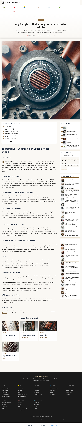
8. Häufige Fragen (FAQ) (10, 138)
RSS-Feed (36, 408)
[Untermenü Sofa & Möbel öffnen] (34, 7)
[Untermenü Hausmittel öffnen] (68, 7)
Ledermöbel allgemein (22, 394)
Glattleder (20, 406)
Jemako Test (4, 406)
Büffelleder (20, 404)
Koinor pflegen (21, 388)
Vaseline (68, 388)
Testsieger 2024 (5, 390)
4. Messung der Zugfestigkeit (11, 131)
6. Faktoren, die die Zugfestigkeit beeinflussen (15, 135)
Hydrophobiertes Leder (22, 408)
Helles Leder (4, 392)
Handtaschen (53, 394)
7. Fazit (6, 136)
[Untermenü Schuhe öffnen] (45, 7)
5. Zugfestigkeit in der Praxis (11, 133)
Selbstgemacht (69, 390)
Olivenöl (68, 394)
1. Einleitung (8, 126)
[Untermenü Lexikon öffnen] (21, 11)
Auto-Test (4, 404)
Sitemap (35, 406)
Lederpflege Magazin (12, 3)
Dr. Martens (36, 390)
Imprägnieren (53, 390)
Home (28, 16)
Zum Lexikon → (64, 170)
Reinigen (52, 392)
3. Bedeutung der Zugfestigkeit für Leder (14, 129)
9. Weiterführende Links (10, 140)
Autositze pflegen (5, 388)
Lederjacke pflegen (54, 388)
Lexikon (31, 16)
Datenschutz (36, 404)
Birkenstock (36, 392)
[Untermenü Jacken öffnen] (56, 7)
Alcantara (20, 402)
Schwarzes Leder (5, 394)
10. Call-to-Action (9, 141)
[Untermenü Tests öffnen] (10, 11)
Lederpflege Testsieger (6, 402)
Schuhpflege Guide (38, 394)
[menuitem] (7, 7)
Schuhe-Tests (37, 388)
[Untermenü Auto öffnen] (20, 7)
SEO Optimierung (55, 425)
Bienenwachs (69, 392)
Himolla (19, 392)
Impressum (36, 402)
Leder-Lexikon (48, 298)
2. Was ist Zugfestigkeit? (10, 128)
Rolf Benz (20, 390)
